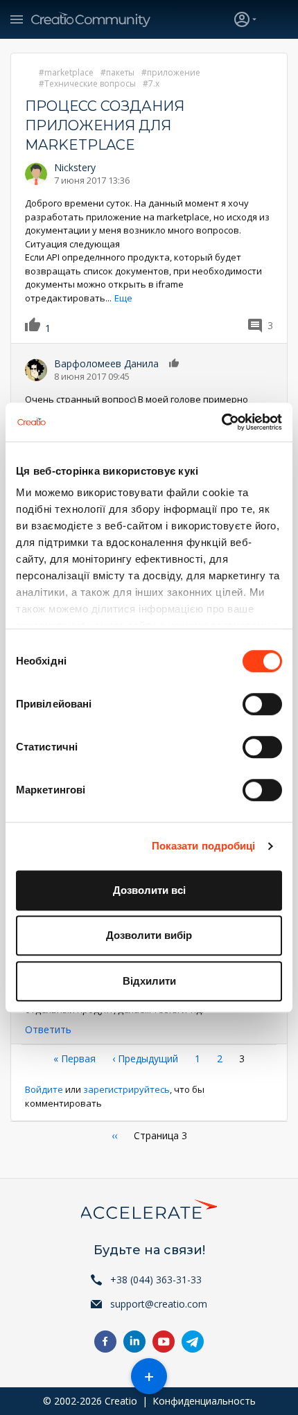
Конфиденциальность (204, 1400)
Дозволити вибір (149, 935)
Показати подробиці (204, 846)
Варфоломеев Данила (106, 363)
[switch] (262, 704)
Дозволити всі (149, 890)
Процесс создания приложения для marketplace (104, 125)
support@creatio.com (158, 1303)
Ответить (48, 1029)
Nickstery (75, 167)
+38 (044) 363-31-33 (156, 1279)
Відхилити (149, 981)
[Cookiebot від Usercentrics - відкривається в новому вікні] (221, 422)
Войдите (44, 1089)
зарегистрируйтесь (126, 1089)
